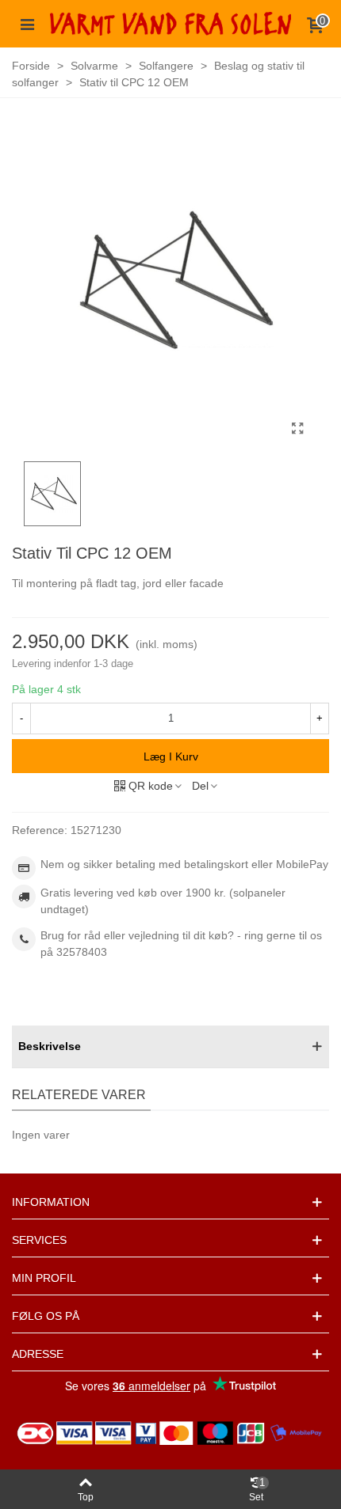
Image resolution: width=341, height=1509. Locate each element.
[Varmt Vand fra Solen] (170, 23)
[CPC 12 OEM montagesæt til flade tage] (297, 429)
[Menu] (27, 24)
